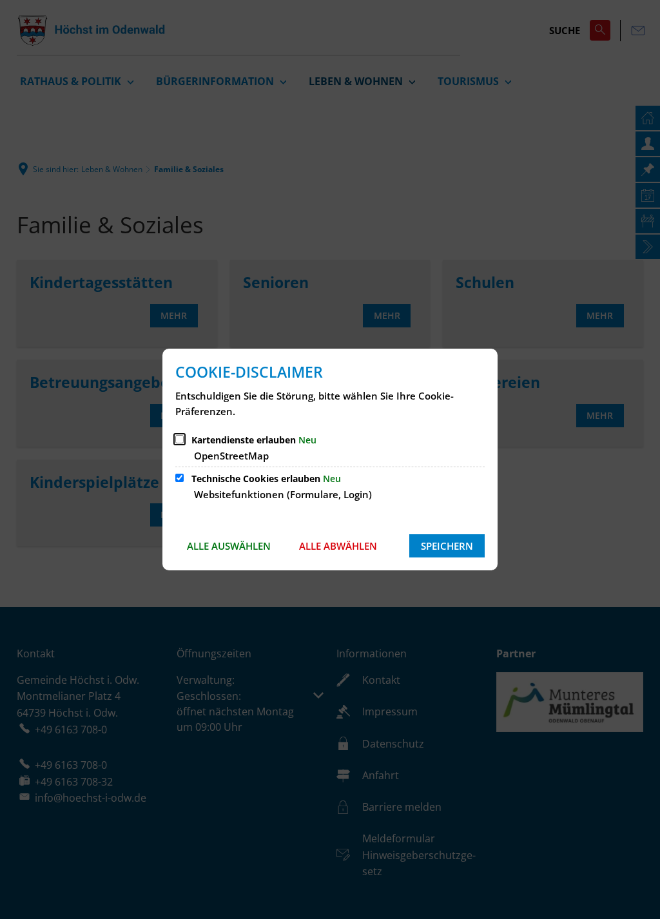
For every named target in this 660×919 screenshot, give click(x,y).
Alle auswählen (229, 545)
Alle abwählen (338, 545)
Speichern (447, 545)
